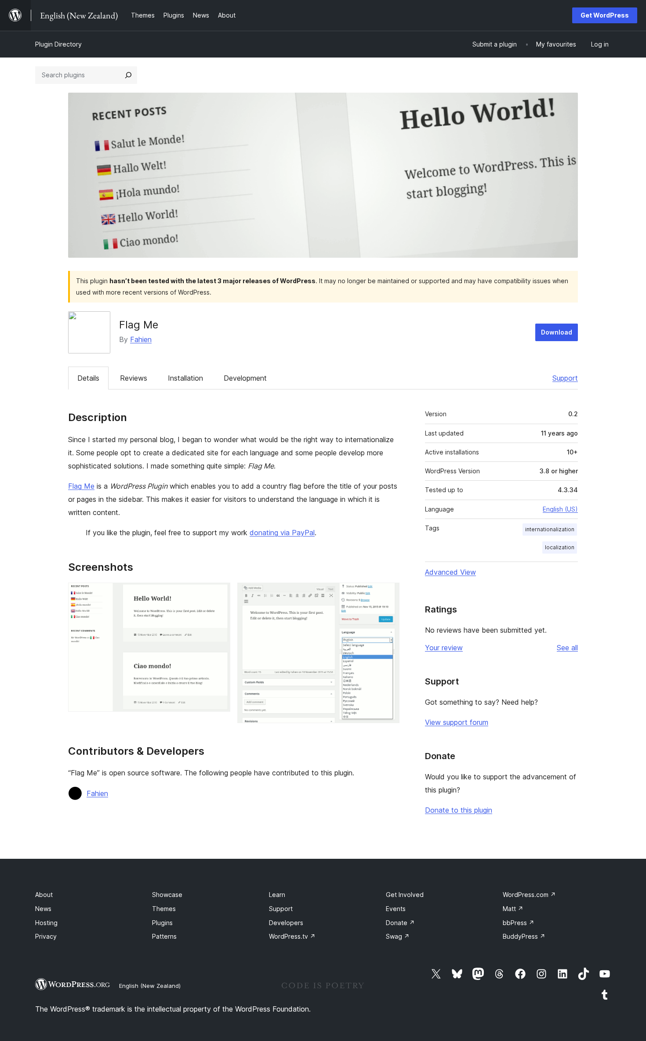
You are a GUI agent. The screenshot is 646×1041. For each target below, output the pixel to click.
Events (396, 908)
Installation (185, 378)
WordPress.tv (292, 936)
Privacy (46, 936)
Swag (398, 936)
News (43, 908)
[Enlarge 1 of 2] (218, 594)
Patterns (164, 936)
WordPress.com (529, 894)
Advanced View (450, 572)
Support (565, 378)
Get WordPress (605, 15)
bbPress (518, 922)
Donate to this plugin (458, 810)
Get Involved (405, 894)
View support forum (456, 722)
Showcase (167, 894)
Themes (164, 908)
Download (556, 332)
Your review (444, 647)
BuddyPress (524, 936)
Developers (286, 922)
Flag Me (81, 486)
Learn (277, 894)
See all (567, 647)
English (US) (560, 509)
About (44, 894)
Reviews (133, 378)
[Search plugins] (128, 75)
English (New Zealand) (150, 985)
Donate (400, 922)
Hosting (46, 922)
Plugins (162, 922)
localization (559, 547)
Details (88, 378)
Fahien (141, 339)
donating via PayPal (282, 532)
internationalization (549, 529)
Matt (513, 908)
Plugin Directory (58, 44)
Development (245, 378)
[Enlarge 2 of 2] (387, 594)
